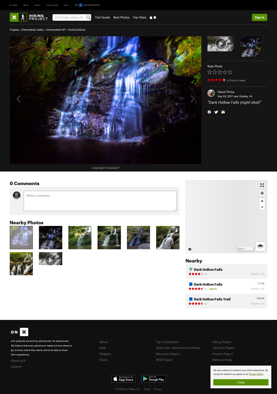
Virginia (14, 29)
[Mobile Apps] (153, 17)
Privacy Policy (256, 374)
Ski (66, 5)
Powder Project (222, 354)
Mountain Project (167, 354)
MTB (26, 5)
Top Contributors (167, 342)
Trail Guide (102, 17)
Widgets (105, 354)
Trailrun (52, 5)
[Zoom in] (262, 201)
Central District (76, 29)
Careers (16, 366)
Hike (37, 5)
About (103, 342)
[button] (209, 111)
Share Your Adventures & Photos (178, 348)
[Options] (260, 246)
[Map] (226, 216)
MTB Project (164, 360)
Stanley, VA (245, 96)
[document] (240, 376)
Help (102, 348)
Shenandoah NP (55, 29)
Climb (13, 5)
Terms (147, 389)
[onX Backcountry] (87, 5)
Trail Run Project (223, 348)
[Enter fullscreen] (262, 185)
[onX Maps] (19, 335)
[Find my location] (262, 193)
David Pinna (226, 92)
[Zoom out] (262, 207)
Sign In (259, 17)
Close (241, 382)
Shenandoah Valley (32, 29)
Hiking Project (222, 342)
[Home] (31, 17)
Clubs (103, 360)
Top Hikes (139, 17)
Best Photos (121, 17)
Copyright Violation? (105, 167)
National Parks (222, 360)
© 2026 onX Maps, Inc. (128, 389)
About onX (18, 360)
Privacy (157, 389)
